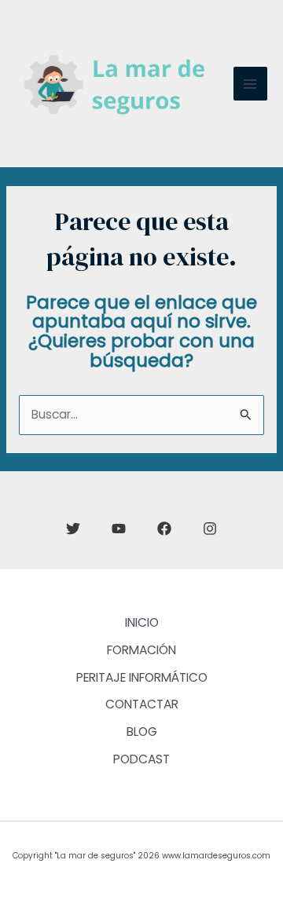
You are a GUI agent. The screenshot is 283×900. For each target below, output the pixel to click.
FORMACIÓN (141, 650)
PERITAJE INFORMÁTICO (142, 677)
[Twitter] (73, 528)
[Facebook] (164, 528)
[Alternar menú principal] (250, 84)
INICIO (142, 622)
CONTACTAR (141, 704)
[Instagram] (210, 528)
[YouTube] (119, 528)
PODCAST (141, 759)
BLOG (142, 731)
